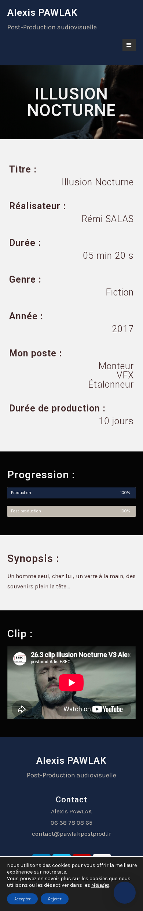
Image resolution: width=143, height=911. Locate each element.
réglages (100, 885)
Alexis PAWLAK (42, 12)
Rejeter (54, 898)
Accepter (22, 898)
